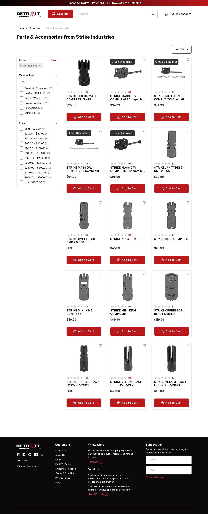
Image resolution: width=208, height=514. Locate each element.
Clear (54, 60)
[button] (31, 65)
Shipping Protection (65, 468)
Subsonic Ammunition (27, 466)
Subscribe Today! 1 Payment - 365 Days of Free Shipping (104, 3)
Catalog (62, 13)
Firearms (35, 28)
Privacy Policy (62, 478)
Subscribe (153, 477)
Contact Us (61, 450)
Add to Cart (86, 117)
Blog (57, 482)
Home (20, 28)
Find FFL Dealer (63, 464)
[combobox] (182, 49)
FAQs (58, 459)
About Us (60, 455)
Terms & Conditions (65, 473)
